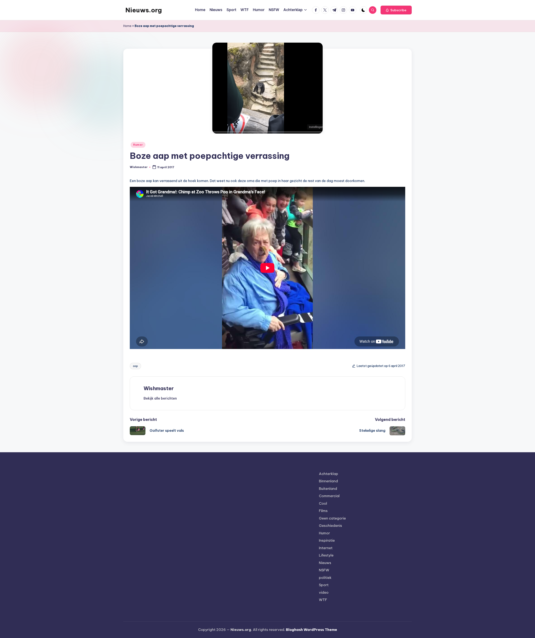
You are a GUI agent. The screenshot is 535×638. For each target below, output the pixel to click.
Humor (138, 144)
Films (323, 510)
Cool (323, 503)
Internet (325, 548)
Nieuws (325, 562)
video (324, 592)
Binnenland (328, 481)
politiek (325, 577)
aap (135, 366)
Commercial (329, 496)
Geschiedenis (330, 525)
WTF (323, 599)
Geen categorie (332, 518)
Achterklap (328, 473)
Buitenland (328, 488)
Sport (324, 585)
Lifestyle (326, 555)
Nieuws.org (143, 10)
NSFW (324, 570)
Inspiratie (327, 540)
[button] (396, 10)
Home (127, 26)
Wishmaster (159, 388)
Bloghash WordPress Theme (311, 629)
